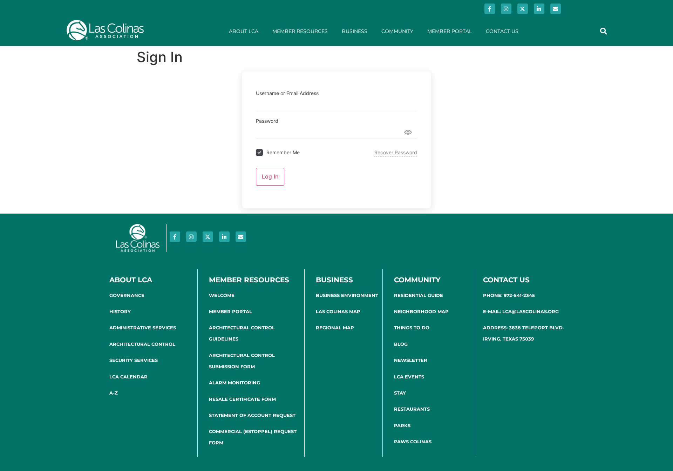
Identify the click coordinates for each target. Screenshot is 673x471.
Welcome (221, 295)
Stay (400, 393)
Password (267, 121)
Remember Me (283, 152)
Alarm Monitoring (234, 382)
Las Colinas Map (338, 311)
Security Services (133, 360)
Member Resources (300, 31)
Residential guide (418, 295)
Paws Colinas (412, 441)
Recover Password (395, 152)
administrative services (142, 327)
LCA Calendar (128, 376)
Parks (402, 425)
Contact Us (502, 31)
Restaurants (412, 409)
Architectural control (142, 344)
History (120, 311)
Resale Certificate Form (242, 399)
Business (354, 31)
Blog (401, 344)
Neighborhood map (421, 311)
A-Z (113, 393)
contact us (506, 280)
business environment (347, 295)
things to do (411, 327)
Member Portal (449, 31)
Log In (270, 176)
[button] (603, 31)
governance (126, 295)
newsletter (410, 360)
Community (397, 31)
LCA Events (409, 376)
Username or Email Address (287, 93)
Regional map (335, 327)
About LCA (243, 31)
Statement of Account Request (252, 415)
